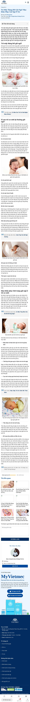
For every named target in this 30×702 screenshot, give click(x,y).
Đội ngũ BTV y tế (6, 681)
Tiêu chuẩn (4, 650)
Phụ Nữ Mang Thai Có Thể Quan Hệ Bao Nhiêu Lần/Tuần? (22, 491)
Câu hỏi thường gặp (6, 643)
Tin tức (3, 654)
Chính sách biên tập (6, 674)
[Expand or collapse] (27, 24)
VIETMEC (4, 2)
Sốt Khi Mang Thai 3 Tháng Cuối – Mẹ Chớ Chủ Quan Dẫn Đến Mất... (22, 519)
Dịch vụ (3, 647)
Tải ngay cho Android (16, 595)
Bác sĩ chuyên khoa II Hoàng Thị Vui (16, 16)
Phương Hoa (9, 14)
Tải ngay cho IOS (15, 591)
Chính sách (4, 660)
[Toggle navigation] (28, 2)
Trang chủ (3, 7)
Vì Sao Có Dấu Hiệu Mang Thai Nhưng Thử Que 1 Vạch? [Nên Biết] (7, 505)
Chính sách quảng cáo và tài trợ (9, 678)
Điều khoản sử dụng (6, 664)
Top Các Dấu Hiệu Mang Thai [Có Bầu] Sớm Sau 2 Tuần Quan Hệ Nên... (22, 505)
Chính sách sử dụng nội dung (8, 667)
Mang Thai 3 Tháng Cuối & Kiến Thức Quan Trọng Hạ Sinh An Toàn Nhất (7, 519)
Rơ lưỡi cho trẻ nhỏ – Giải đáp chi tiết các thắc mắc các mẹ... (7, 491)
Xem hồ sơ (15, 566)
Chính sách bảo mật (6, 671)
